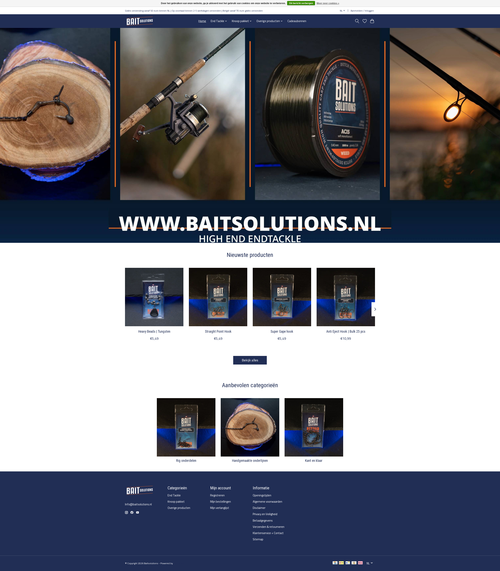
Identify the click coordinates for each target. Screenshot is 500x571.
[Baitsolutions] (139, 21)
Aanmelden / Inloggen (362, 11)
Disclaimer (259, 508)
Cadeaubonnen (297, 21)
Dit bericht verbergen (301, 3)
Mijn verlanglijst (219, 508)
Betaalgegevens (263, 520)
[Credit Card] (335, 563)
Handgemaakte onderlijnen (250, 461)
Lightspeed (179, 563)
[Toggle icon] (357, 21)
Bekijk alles (250, 360)
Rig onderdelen (186, 461)
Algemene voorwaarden (267, 501)
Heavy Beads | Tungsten (154, 331)
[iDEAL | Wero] (341, 563)
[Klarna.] (360, 563)
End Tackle (174, 495)
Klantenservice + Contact (268, 533)
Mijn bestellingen (220, 501)
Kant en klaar (313, 461)
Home (202, 21)
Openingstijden (262, 495)
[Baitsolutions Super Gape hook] (282, 297)
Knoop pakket (176, 501)
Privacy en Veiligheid (265, 514)
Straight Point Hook (218, 331)
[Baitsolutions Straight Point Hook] (218, 297)
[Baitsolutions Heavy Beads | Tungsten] (154, 297)
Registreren (217, 495)
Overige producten (179, 508)
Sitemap (258, 539)
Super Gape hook (282, 331)
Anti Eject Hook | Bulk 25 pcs (345, 331)
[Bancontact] (347, 563)
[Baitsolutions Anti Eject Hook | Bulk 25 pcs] (346, 297)
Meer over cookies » (328, 3)
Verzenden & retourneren (268, 527)
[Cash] (354, 563)
